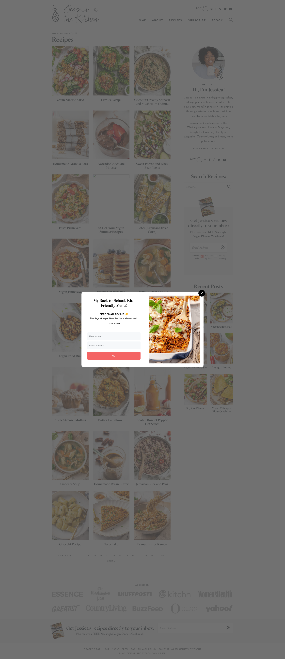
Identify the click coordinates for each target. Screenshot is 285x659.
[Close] (201, 293)
